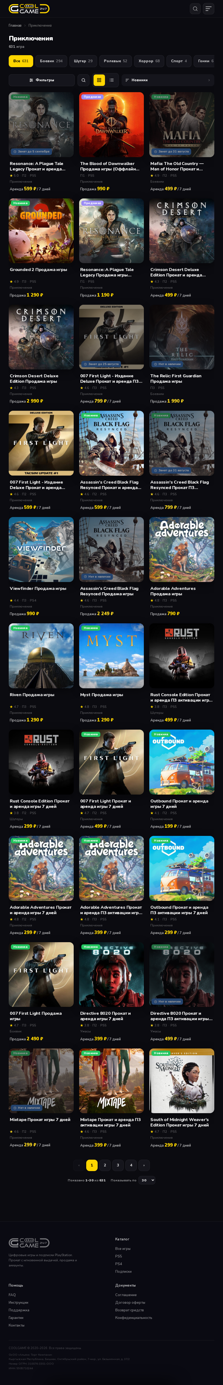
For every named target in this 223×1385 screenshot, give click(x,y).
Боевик (51, 61)
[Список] (111, 80)
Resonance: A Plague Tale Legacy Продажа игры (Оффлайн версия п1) (107, 272)
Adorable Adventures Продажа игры (173, 591)
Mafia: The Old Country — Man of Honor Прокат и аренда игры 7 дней (176, 166)
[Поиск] (195, 8)
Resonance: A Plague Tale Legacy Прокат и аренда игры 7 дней (36, 166)
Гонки (205, 61)
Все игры (123, 1248)
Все (21, 61)
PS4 (118, 1264)
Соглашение (126, 1295)
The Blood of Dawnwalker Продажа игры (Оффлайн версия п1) (108, 166)
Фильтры (45, 80)
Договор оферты (130, 1302)
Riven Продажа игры (32, 695)
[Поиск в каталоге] (83, 80)
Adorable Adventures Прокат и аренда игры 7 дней (41, 910)
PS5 (118, 1256)
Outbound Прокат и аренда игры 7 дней (179, 803)
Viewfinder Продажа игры (38, 589)
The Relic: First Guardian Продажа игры (175, 378)
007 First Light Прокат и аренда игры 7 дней (105, 803)
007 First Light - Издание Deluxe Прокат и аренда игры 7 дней (36, 485)
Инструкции (18, 1302)
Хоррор (149, 61)
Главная (15, 25)
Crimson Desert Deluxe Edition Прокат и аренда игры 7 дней (176, 272)
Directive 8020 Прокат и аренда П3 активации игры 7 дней (181, 1016)
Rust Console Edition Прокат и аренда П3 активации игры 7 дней (181, 697)
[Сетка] (99, 80)
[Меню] (208, 8)
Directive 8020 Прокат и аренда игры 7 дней (105, 1016)
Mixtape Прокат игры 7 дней (40, 1120)
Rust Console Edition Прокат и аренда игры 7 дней (40, 803)
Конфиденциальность (133, 1317)
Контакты (16, 1325)
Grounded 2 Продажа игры (38, 270)
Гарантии (16, 1317)
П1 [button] (82, 175)
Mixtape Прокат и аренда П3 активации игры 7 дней (110, 1122)
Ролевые (115, 61)
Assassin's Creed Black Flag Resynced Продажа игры (109, 591)
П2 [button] (24, 175)
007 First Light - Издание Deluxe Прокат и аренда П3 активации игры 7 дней (109, 378)
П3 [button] (24, 281)
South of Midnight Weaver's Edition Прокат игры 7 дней (179, 1122)
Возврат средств (129, 1310)
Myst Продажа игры (101, 695)
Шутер (83, 61)
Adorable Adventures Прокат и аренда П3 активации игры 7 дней (111, 910)
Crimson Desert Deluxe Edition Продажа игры (34, 378)
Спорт (179, 61)
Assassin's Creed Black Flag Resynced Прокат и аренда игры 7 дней (109, 485)
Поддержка (19, 1310)
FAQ (12, 1295)
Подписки (123, 1271)
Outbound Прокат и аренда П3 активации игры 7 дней (179, 910)
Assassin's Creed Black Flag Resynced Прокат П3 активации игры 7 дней (179, 485)
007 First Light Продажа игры (35, 1016)
